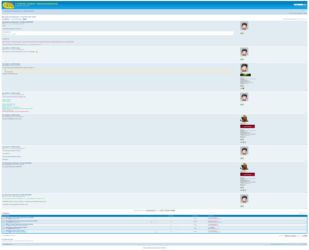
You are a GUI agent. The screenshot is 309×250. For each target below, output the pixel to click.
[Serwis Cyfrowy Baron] (8, 5)
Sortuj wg (158, 210)
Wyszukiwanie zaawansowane (301, 5)
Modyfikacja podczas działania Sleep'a (15, 230)
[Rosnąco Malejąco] (170, 210)
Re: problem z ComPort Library (11, 48)
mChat (294, 13)
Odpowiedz (4, 18)
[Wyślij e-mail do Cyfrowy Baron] (241, 142)
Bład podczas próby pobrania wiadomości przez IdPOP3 (20, 217)
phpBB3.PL (164, 248)
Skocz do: (281, 235)
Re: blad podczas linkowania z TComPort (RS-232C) (17, 163)
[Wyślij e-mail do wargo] (241, 88)
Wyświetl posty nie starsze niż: (140, 210)
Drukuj (303, 10)
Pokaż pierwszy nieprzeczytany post (290, 19)
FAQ (291, 13)
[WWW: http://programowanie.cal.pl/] (243, 142)
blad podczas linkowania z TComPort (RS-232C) (19, 17)
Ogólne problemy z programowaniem (21, 225)
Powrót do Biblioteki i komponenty (9, 235)
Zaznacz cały (8, 32)
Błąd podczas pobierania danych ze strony (16, 227)
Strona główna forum (8, 11)
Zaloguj (305, 13)
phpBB (149, 247)
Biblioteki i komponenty (29, 11)
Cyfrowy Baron (8, 116)
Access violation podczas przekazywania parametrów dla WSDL (21, 221)
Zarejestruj (300, 13)
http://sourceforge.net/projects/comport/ (11, 156)
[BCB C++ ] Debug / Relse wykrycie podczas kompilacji (19, 224)
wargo (7, 65)
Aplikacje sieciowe (16, 218)
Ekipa (272, 244)
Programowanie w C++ (18, 11)
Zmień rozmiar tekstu (305, 10)
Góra (306, 45)
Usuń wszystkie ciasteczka (279, 244)
